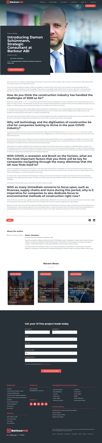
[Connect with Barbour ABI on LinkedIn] (42, 404)
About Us (83, 2)
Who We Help (52, 2)
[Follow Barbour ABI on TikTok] (46, 404)
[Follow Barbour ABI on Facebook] (31, 404)
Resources (74, 2)
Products (42, 2)
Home (9, 61)
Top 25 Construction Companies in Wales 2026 (50, 290)
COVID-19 (27, 102)
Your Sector (64, 2)
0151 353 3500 (34, 389)
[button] (90, 5)
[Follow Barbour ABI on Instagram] (38, 404)
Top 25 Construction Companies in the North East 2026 (79, 290)
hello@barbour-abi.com (37, 390)
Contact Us (93, 2)
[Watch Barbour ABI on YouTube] (34, 404)
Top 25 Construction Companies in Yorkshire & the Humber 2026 (19, 291)
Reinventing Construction (73, 132)
